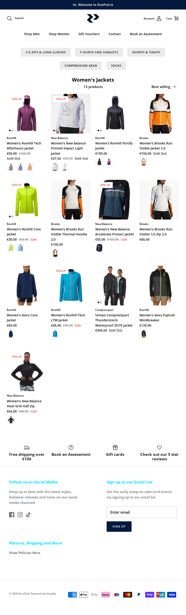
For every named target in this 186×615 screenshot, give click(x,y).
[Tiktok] (28, 514)
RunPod (24, 593)
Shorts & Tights (146, 52)
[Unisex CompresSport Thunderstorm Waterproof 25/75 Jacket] (115, 285)
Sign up (119, 526)
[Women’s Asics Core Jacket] (26, 285)
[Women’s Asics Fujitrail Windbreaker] (159, 285)
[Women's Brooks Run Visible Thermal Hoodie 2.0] (71, 200)
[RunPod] (93, 18)
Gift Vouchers (89, 34)
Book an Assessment (146, 34)
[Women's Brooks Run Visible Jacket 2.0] (159, 114)
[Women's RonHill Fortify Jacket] (115, 114)
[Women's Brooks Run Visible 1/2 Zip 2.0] (159, 200)
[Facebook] (11, 514)
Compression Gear (81, 65)
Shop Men (32, 34)
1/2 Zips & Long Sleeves (46, 52)
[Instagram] (20, 514)
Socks (116, 65)
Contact (115, 34)
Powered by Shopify (43, 593)
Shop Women (59, 34)
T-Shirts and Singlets (99, 52)
